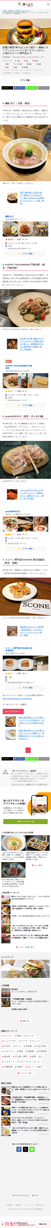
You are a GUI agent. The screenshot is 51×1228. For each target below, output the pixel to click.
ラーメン (39, 70)
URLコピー (44, 88)
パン (38, 1062)
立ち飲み (27, 73)
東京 (27, 61)
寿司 (21, 1051)
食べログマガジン (25, 4)
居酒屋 (31, 1051)
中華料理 (8, 1067)
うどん (7, 70)
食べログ (35, 1195)
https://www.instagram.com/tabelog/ (17, 699)
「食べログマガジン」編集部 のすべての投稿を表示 (29, 784)
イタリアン (9, 1051)
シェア (19, 88)
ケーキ (16, 70)
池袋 (15, 67)
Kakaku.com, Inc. (15, 1209)
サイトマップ (28, 1205)
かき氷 (7, 1046)
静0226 (40, 618)
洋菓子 (17, 73)
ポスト (7, 88)
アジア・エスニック (30, 1041)
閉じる (2, 1224)
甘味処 (29, 1046)
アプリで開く (19, 253)
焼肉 (19, 1036)
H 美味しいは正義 (23, 183)
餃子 (40, 1067)
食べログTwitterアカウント (25, 1149)
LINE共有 (32, 88)
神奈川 (36, 61)
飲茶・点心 (37, 1056)
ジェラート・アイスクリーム (17, 1062)
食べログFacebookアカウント (19, 1149)
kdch (22, 481)
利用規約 (18, 1205)
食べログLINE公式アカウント (32, 1149)
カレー (31, 1067)
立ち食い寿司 (21, 1056)
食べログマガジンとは (20, 1195)
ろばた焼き (41, 1046)
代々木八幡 (18, 64)
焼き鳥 (7, 1056)
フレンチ (30, 1036)
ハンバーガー (27, 70)
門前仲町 (25, 67)
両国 (7, 64)
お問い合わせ (40, 1205)
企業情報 (9, 1205)
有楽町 (39, 64)
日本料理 (8, 73)
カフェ (18, 1046)
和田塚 (29, 64)
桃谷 (7, 67)
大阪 (18, 61)
